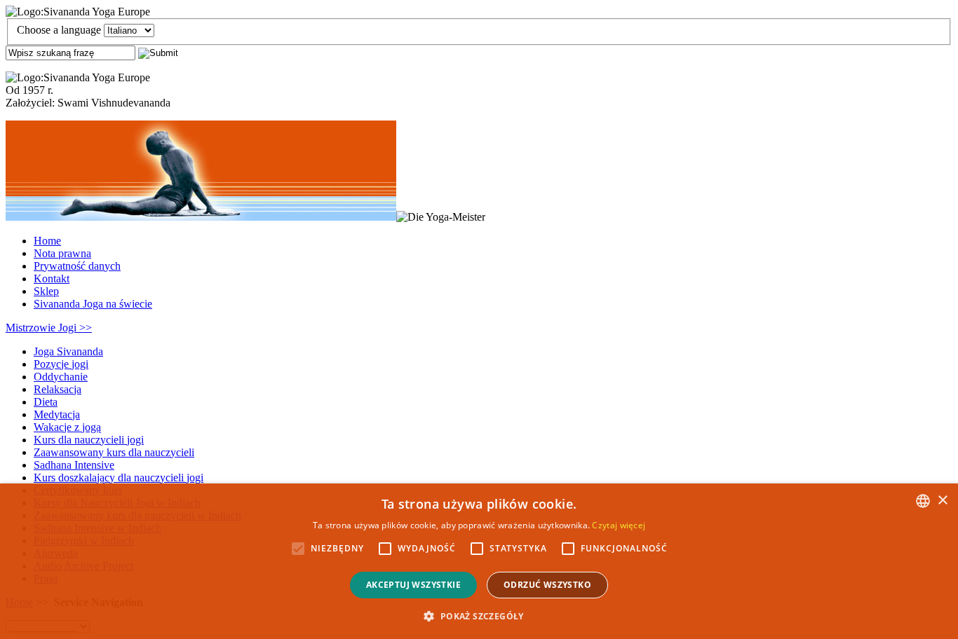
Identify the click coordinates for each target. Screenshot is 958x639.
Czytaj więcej (618, 525)
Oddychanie (61, 377)
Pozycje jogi (61, 364)
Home (47, 241)
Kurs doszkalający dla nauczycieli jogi (118, 477)
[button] (478, 615)
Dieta (46, 402)
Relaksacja (57, 389)
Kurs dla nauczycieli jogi (89, 440)
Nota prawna (62, 253)
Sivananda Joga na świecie (93, 304)
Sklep (46, 291)
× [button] (942, 500)
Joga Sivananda (68, 351)
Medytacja (57, 414)
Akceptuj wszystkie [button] (413, 585)
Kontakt (51, 278)
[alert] (479, 561)
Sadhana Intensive (74, 465)
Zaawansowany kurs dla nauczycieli (114, 452)
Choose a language (59, 30)
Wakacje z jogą (67, 427)
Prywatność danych (77, 266)
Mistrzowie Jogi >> (49, 328)
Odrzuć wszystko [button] (547, 585)
